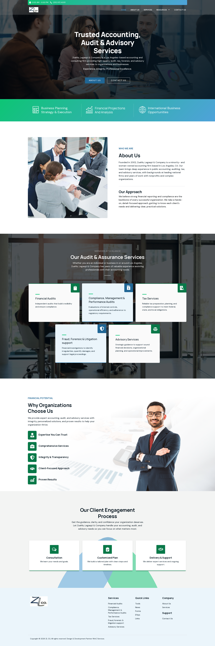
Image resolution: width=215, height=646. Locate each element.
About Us (135, 10)
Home (123, 10)
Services (148, 10)
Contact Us (180, 10)
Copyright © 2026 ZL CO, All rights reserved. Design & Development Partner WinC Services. (67, 639)
